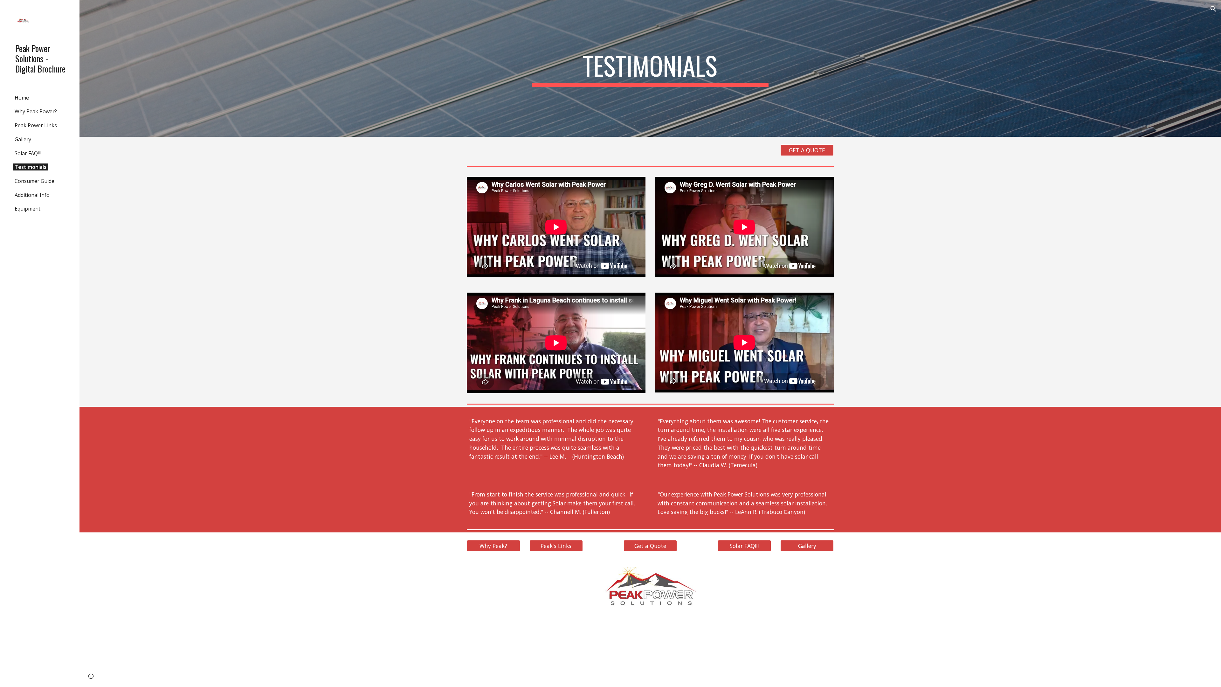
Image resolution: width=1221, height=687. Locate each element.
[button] (1213, 9)
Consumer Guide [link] (34, 180)
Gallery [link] (23, 139)
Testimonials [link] (30, 166)
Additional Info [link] (32, 194)
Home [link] (22, 97)
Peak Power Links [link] (36, 125)
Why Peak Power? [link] (36, 111)
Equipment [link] (27, 208)
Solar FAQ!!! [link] (28, 153)
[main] (650, 68)
